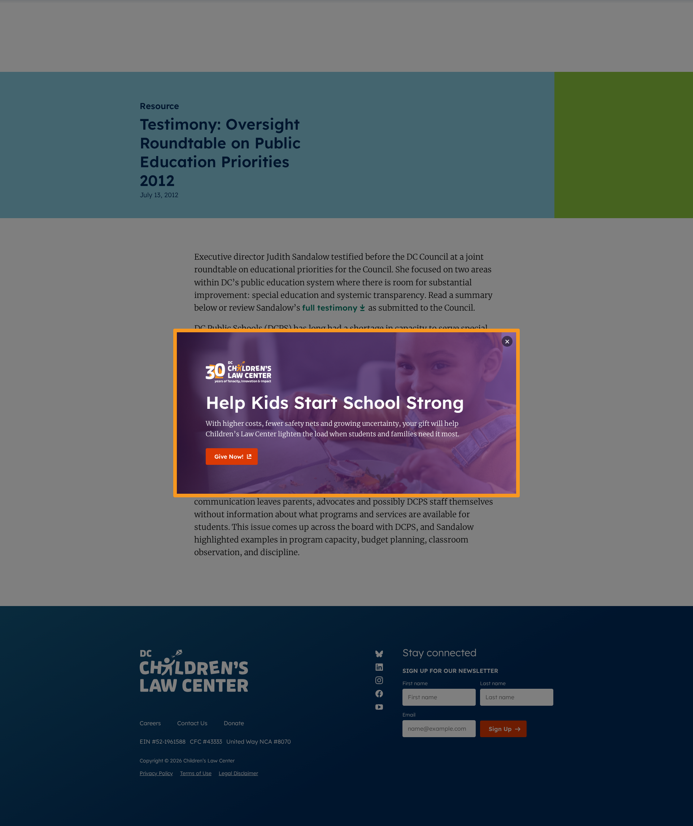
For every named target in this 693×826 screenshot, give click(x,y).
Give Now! (228, 456)
